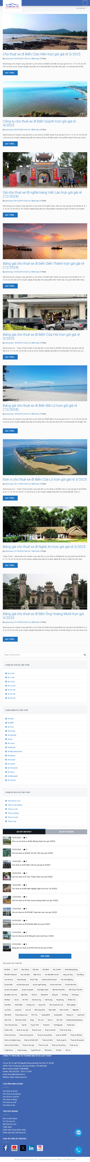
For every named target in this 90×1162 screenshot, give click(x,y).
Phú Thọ (34, 1015)
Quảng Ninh (58, 1015)
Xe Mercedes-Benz (15, 751)
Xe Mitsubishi (13, 776)
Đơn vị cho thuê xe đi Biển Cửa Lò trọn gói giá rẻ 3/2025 (45, 479)
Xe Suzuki (11, 760)
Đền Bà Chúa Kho (58, 990)
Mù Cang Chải (40, 1010)
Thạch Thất (34, 1025)
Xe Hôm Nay (80, 8)
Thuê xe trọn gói (28, 1045)
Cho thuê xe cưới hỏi (11, 1097)
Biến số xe (37, 975)
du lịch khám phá (23, 985)
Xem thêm (45, 956)
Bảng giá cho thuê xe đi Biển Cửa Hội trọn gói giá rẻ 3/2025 (41, 336)
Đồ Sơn (34, 995)
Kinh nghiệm (71, 1005)
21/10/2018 (18, 622)
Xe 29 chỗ (11, 690)
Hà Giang (75, 995)
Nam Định (52, 1010)
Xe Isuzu (11, 772)
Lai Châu (7, 1010)
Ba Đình (7, 969)
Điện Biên (24, 995)
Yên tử (67, 1050)
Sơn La (50, 1020)
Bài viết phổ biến (66, 832)
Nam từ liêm (64, 1010)
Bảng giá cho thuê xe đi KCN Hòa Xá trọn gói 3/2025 (32, 948)
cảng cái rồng (68, 975)
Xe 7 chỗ (11, 677)
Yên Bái (58, 1050)
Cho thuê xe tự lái (9, 1102)
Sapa (32, 1020)
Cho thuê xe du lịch (10, 1091)
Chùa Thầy (34, 980)
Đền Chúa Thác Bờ (75, 990)
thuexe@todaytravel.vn (16, 1074)
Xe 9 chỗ (11, 682)
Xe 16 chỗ (11, 686)
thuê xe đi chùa (10, 1035)
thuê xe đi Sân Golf (31, 1040)
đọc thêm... (10, 73)
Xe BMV (11, 723)
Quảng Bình (45, 1015)
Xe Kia (10, 739)
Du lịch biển (8, 985)
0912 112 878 (26, 1071)
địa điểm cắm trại (10, 995)
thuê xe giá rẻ (61, 1040)
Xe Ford (11, 727)
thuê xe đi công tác (26, 1035)
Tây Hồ (23, 1025)
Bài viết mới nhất (24, 832)
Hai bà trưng (36, 1000)
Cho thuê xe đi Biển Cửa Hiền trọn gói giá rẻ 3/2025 (41, 54)
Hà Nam (7, 1000)
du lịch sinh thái (55, 985)
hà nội (16, 1000)
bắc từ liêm (57, 969)
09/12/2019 (18, 201)
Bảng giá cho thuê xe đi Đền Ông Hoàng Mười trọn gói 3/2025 (43, 616)
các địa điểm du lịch (52, 975)
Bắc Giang (25, 969)
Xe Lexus (11, 743)
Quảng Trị (69, 1015)
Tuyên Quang (22, 1050)
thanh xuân (8, 1030)
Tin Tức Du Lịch (9, 1121)
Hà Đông (65, 995)
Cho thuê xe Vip (9, 1105)
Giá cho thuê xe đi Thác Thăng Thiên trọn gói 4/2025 (32, 877)
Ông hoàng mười (21, 1015)
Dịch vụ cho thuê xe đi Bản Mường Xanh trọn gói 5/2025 (33, 841)
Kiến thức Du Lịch (9, 1124)
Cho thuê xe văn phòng (12, 1094)
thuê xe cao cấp (22, 1030)
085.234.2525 (14, 1071)
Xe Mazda (11, 747)
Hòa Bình (7, 1005)
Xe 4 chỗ (11, 673)
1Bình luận (35, 551)
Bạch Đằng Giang (71, 969)
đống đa (55, 995)
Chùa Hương (21, 980)
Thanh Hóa (71, 1025)
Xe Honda (11, 731)
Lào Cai (28, 1010)
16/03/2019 (18, 272)
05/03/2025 (18, 59)
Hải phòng (60, 1000)
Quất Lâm (81, 1015)
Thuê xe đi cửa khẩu (44, 1035)
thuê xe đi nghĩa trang (12, 1040)
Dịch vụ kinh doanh (10, 1118)
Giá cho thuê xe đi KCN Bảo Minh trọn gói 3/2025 (31, 924)
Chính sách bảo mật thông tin (14, 1133)
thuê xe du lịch (50, 1030)
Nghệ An (76, 1010)
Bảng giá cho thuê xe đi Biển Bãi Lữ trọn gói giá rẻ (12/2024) (40, 407)
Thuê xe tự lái (13, 817)
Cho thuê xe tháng (10, 1099)
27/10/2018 (18, 551)
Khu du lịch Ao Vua (56, 1005)
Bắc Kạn (36, 969)
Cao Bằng (80, 975)
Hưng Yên (42, 1005)
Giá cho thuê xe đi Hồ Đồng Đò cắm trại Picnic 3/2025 (33, 936)
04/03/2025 (18, 130)
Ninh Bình (7, 1015)
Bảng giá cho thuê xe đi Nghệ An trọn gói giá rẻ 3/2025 (44, 547)
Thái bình (46, 1025)
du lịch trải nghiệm (11, 990)
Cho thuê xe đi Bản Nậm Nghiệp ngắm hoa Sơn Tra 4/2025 (34, 889)
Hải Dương (48, 1000)
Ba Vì (16, 969)
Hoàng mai (31, 1005)
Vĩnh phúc (48, 1050)
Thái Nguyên (58, 1025)
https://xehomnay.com (18, 1077)
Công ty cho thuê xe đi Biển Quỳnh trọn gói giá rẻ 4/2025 (39, 123)
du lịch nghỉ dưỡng (39, 985)
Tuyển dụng (7, 1127)
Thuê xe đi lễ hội (76, 1035)
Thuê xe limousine (77, 1040)
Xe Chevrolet (12, 768)
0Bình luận (35, 59)
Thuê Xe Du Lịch (14, 801)
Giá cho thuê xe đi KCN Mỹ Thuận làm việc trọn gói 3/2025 (34, 912)
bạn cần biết (25, 975)
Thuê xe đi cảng (65, 1030)
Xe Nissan (11, 756)
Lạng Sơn (18, 1010)
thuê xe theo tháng (11, 1045)
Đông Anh (44, 995)
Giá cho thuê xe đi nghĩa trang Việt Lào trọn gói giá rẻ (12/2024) (42, 194)
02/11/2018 (18, 484)
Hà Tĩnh (25, 1000)
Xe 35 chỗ (11, 694)
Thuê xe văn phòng (15, 805)
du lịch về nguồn (27, 990)
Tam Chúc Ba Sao (11, 1025)
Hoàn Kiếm (19, 1005)
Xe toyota (11, 764)
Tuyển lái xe (8, 1050)
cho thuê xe (8, 980)
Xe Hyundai (12, 735)
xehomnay (9, 59)
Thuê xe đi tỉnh (47, 1040)
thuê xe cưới (36, 1030)
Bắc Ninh (46, 969)
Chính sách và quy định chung (14, 1130)
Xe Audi (10, 719)
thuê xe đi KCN (61, 1035)
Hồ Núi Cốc (71, 1000)
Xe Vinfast (12, 780)
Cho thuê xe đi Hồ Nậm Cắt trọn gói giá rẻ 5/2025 (31, 865)
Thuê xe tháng (13, 813)
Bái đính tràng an (10, 975)
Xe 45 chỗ (11, 698)
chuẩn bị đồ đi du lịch (49, 980)
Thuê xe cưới (13, 809)
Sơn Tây (59, 1020)
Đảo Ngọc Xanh (43, 990)
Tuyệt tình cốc (36, 1050)
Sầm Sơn (7, 1020)
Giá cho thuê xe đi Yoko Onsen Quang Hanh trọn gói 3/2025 (35, 900)
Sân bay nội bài (20, 1020)
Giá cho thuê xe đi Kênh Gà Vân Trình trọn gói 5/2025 (32, 853)
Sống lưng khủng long (74, 1020)
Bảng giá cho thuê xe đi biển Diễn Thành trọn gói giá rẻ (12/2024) (43, 265)
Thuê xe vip (12, 821)
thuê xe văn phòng (59, 1045)
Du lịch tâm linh (70, 985)
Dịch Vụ (27, 59)
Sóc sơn (41, 1020)
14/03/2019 (18, 343)
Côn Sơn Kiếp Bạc (67, 980)
